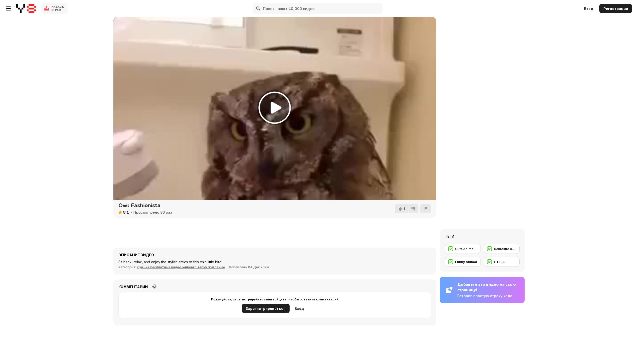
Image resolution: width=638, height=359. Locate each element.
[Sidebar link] (8, 8)
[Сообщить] (425, 208)
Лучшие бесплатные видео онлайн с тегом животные (181, 267)
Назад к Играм (58, 8)
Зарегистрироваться (266, 308)
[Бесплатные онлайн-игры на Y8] (26, 8)
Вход (588, 8)
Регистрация (615, 8)
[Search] (258, 8)
